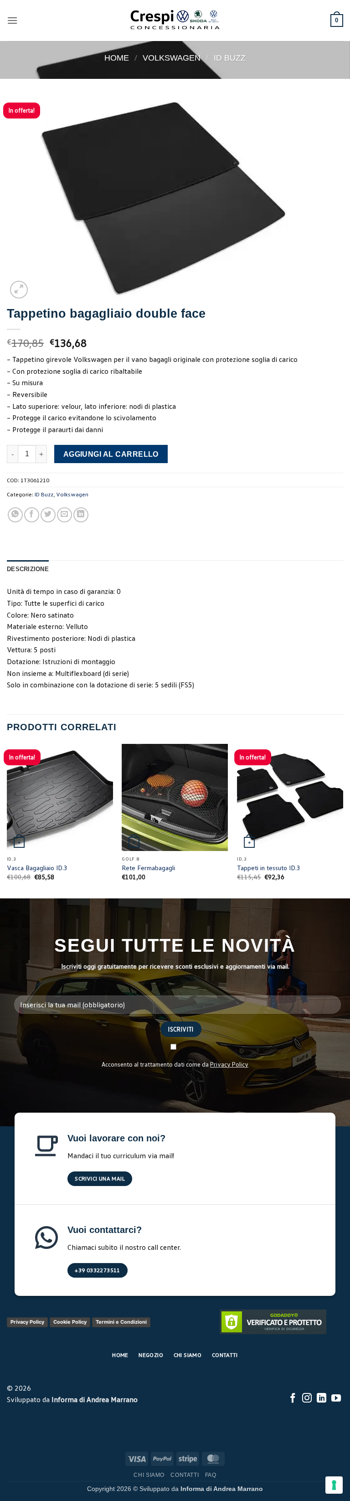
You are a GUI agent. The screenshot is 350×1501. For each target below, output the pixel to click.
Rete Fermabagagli (148, 868)
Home (116, 57)
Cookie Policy (70, 1322)
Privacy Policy (229, 1064)
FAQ (210, 1475)
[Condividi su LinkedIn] (80, 514)
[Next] (343, 820)
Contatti (184, 1475)
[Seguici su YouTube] (336, 1398)
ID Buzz (230, 57)
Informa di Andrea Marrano (94, 1399)
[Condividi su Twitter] (48, 514)
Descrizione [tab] (28, 569)
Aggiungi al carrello (111, 454)
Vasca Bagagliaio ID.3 (37, 868)
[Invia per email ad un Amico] (64, 514)
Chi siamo (149, 1475)
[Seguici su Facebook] (293, 1398)
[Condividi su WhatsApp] (15, 514)
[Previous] (7, 820)
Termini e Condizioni (121, 1322)
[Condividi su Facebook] (31, 514)
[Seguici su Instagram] (307, 1398)
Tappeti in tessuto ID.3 (268, 868)
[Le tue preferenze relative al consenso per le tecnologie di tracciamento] (334, 1485)
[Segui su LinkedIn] (321, 1398)
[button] (12, 20)
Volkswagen (172, 57)
